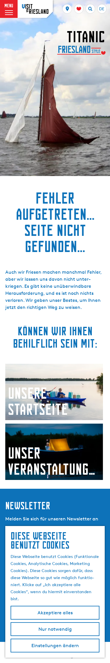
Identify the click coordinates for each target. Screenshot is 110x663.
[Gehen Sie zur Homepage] (35, 9)
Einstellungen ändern (55, 645)
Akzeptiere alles (55, 612)
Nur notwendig (55, 629)
